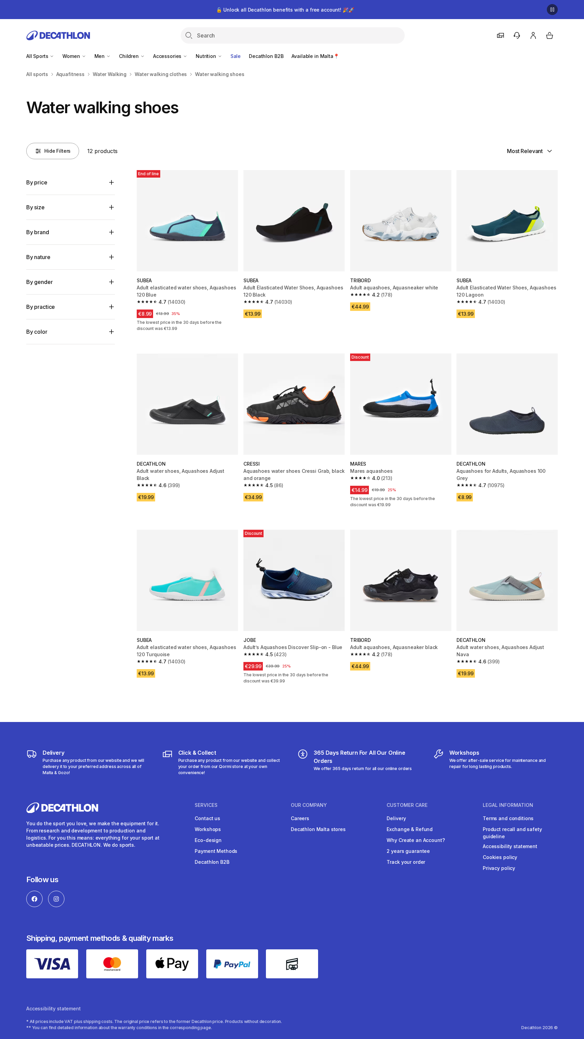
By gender (39, 281)
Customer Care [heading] (407, 805)
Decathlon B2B (266, 56)
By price (36, 182)
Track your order (406, 862)
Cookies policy (500, 857)
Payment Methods (216, 851)
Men (100, 56)
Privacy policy (499, 868)
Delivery (396, 818)
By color (36, 331)
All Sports (37, 56)
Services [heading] (206, 805)
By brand (37, 232)
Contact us (207, 818)
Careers (300, 818)
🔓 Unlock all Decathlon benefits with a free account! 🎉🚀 (285, 10)
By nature (38, 257)
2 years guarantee (408, 851)
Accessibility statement (510, 846)
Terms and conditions (508, 818)
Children (129, 56)
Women (71, 56)
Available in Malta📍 (315, 56)
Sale (235, 56)
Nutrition (207, 56)
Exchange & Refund (410, 829)
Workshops (208, 829)
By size (35, 207)
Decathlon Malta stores (318, 829)
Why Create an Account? (416, 840)
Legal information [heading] (508, 805)
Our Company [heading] (309, 805)
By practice (40, 306)
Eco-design (208, 840)
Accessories (168, 56)
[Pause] (552, 9)
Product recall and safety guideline (512, 832)
